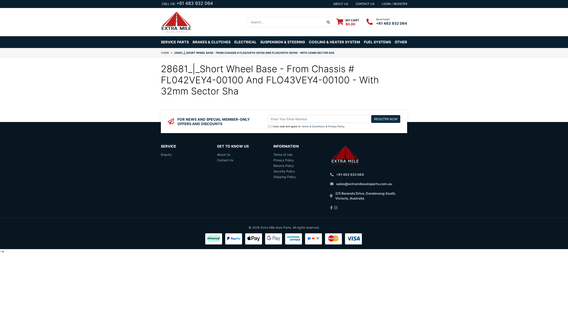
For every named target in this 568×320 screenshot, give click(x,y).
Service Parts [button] (175, 42)
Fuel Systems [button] (377, 42)
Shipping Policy (284, 177)
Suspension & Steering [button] (282, 42)
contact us (365, 4)
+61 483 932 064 (194, 3)
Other (401, 42)
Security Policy (284, 171)
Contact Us (225, 160)
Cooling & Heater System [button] (334, 42)
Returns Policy (283, 166)
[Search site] (328, 22)
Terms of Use (282, 154)
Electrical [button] (245, 42)
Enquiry (166, 154)
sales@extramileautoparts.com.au (364, 184)
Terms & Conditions (313, 126)
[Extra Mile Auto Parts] (176, 22)
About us (340, 4)
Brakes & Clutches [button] (212, 42)
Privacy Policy (336, 126)
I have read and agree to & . (308, 126)
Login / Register (394, 4)
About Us (223, 154)
